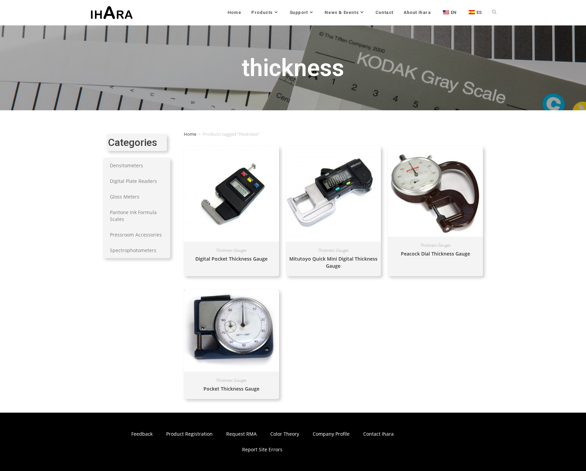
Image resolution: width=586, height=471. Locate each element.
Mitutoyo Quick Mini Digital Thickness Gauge (333, 262)
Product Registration (189, 434)
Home (190, 134)
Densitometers (126, 165)
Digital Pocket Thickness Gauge (231, 259)
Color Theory (284, 434)
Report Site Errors (262, 449)
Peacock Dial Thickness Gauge (435, 253)
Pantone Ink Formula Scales (133, 215)
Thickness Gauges (231, 250)
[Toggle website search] (494, 12)
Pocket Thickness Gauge (231, 388)
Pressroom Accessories (136, 234)
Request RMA (241, 434)
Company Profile (331, 434)
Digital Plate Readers (133, 181)
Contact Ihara (378, 434)
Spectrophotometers (133, 250)
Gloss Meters (124, 196)
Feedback (142, 434)
